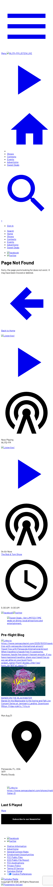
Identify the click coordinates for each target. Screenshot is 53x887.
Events (10, 159)
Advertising (12, 162)
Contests (11, 156)
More (3, 810)
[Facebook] (13, 252)
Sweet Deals (13, 164)
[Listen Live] (26, 361)
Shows (10, 153)
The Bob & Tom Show (11, 554)
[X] (11, 255)
